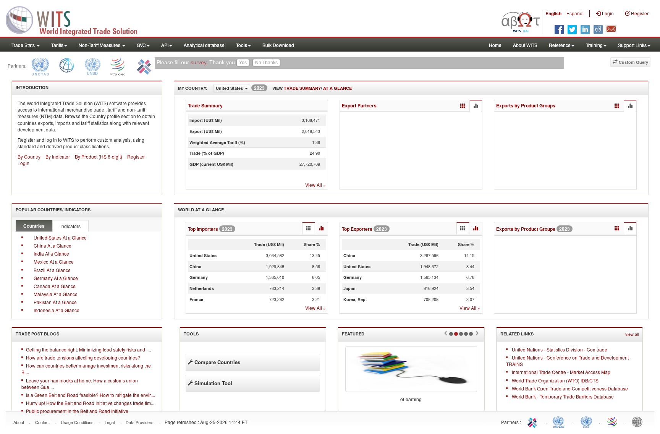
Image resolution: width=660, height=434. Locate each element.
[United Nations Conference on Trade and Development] (39, 65)
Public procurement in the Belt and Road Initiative (77, 411)
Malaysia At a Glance (56, 294)
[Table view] (463, 106)
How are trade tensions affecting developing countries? (83, 357)
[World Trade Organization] (118, 65)
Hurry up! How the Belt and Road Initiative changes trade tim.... (90, 403)
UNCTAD (560, 421)
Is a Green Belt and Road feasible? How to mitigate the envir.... (90, 395)
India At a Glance (51, 253)
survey (198, 62)
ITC (533, 421)
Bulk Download (278, 45)
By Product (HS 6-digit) (98, 156)
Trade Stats (23, 45)
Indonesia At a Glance (56, 310)
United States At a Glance (60, 237)
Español (575, 13)
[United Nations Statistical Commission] (92, 65)
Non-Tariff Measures (100, 45)
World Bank (639, 421)
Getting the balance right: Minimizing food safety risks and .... (88, 349)
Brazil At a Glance (52, 270)
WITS (76, 19)
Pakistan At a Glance (55, 302)
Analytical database (204, 45)
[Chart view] (475, 106)
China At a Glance (52, 245)
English (553, 13)
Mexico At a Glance (54, 261)
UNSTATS (586, 421)
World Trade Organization (612, 421)
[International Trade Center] (143, 65)
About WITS (525, 45)
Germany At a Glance (56, 278)
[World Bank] (66, 65)
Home (495, 45)
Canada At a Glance (55, 286)
